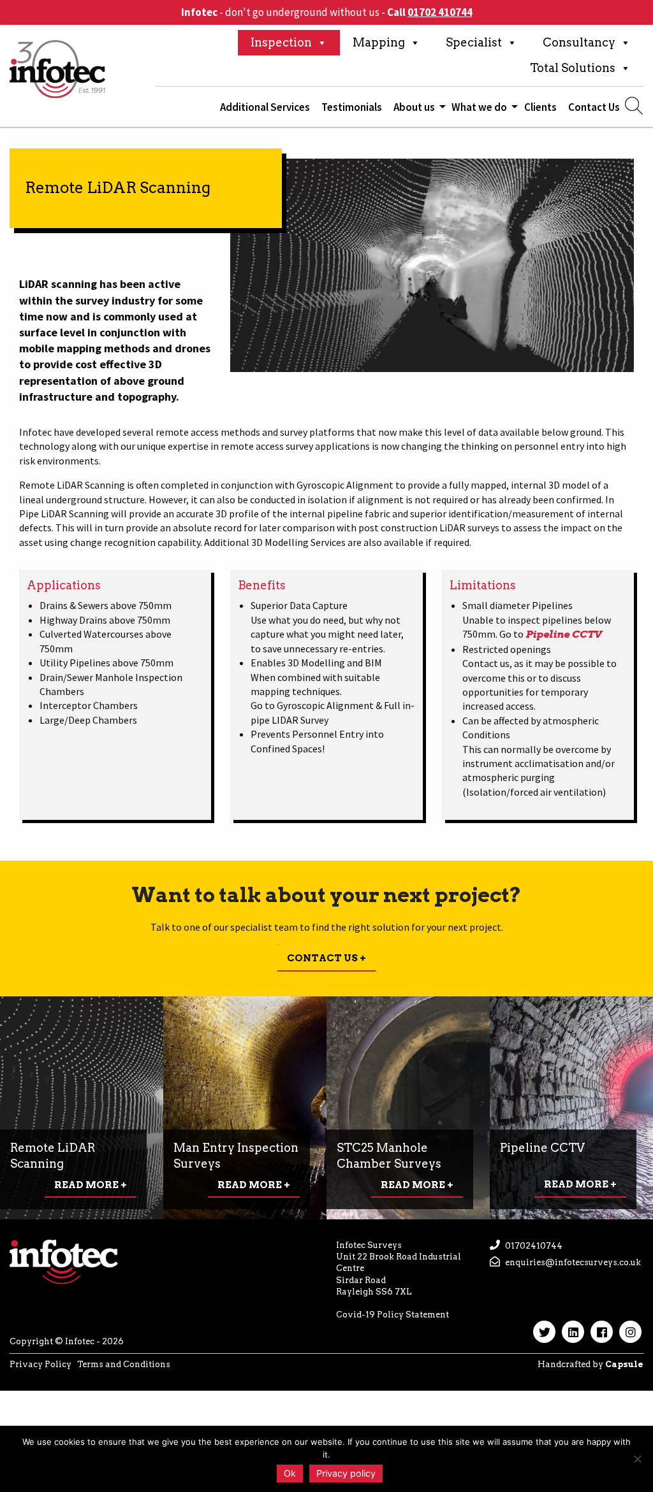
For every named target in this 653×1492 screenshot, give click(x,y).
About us (414, 107)
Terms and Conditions (123, 1364)
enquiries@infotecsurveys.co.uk (572, 1262)
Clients (540, 107)
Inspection (281, 42)
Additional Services (265, 107)
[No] (637, 1459)
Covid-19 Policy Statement (392, 1314)
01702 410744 (440, 12)
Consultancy (579, 42)
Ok (290, 1473)
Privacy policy (346, 1473)
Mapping (379, 42)
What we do (479, 107)
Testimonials (351, 107)
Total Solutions (572, 68)
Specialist (474, 42)
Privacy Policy (40, 1364)
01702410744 (532, 1246)
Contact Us (594, 107)
